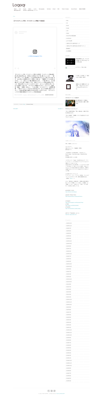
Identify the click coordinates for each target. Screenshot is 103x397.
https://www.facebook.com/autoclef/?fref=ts (74, 196)
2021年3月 (68, 294)
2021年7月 (68, 286)
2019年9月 (68, 337)
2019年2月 (68, 355)
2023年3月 (68, 261)
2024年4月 (68, 251)
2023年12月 (69, 253)
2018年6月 (68, 375)
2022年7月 (68, 271)
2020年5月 (68, 317)
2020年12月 (69, 299)
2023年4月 (68, 258)
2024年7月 (68, 248)
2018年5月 (68, 378)
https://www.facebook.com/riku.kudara (73, 208)
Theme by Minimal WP (60, 393)
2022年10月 (69, 266)
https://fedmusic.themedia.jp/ (71, 191)
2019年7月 (68, 342)
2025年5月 (68, 233)
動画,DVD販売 (82, 8)
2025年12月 (69, 223)
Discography (41, 8)
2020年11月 (69, 302)
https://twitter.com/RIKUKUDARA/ (72, 205)
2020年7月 (68, 312)
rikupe (67, 33)
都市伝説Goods (17, 10)
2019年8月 (68, 340)
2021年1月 (68, 297)
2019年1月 (68, 358)
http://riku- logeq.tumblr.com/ (71, 214)
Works (29, 8)
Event (67, 25)
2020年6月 (68, 314)
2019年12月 (69, 330)
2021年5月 (68, 291)
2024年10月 (69, 243)
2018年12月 (69, 360)
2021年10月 (69, 281)
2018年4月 (68, 380)
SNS (58, 8)
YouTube (49, 8)
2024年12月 (69, 241)
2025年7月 (68, 228)
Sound (24, 8)
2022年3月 (68, 274)
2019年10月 (69, 335)
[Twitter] (49, 390)
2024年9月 (68, 246)
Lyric (67, 30)
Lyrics (35, 8)
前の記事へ (16, 108)
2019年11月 (69, 332)
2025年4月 (68, 236)
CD (67, 23)
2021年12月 (69, 279)
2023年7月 (68, 256)
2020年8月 (68, 309)
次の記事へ (60, 108)
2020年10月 (69, 304)
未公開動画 (68, 51)
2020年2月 (68, 324)
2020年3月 (68, 322)
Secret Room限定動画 (71, 35)
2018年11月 (69, 363)
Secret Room (74, 8)
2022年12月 (69, 263)
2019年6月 (68, 345)
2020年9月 (68, 307)
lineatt (67, 28)
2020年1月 (68, 327)
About (15, 8)
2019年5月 (68, 347)
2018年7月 (68, 373)
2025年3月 (68, 238)
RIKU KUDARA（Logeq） (21, 94)
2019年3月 (68, 352)
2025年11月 (69, 225)
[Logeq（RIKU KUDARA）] (19, 4)
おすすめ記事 (69, 40)
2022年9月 (68, 269)
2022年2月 (68, 276)
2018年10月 (69, 365)
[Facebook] (52, 390)
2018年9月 (68, 368)
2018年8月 (68, 370)
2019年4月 (68, 350)
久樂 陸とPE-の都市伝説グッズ (73, 43)
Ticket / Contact (65, 8)
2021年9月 (68, 284)
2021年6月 (68, 289)
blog (54, 8)
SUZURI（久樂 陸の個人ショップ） (30, 10)
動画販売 (68, 48)
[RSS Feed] (54, 390)
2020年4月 (68, 319)
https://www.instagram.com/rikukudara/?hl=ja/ (74, 202)
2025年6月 (68, 230)
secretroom (68, 38)
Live (20, 8)
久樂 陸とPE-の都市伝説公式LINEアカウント (76, 45)
